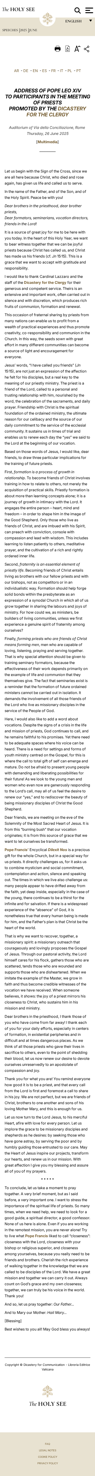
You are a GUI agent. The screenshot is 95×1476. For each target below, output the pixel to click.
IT (61, 70)
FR (53, 70)
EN (35, 70)
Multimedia (47, 141)
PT (78, 70)
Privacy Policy (47, 1463)
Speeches (10, 30)
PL (70, 70)
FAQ (47, 1444)
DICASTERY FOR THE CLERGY (56, 112)
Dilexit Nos (57, 849)
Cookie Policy (47, 1456)
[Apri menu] (88, 10)
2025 (24, 30)
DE (25, 70)
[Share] (87, 50)
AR (16, 70)
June (33, 30)
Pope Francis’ (17, 849)
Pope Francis (36, 1236)
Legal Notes (47, 1450)
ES (44, 70)
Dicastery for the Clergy (45, 282)
